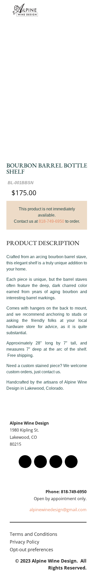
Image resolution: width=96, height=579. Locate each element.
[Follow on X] (40, 461)
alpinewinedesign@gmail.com (58, 509)
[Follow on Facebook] (25, 461)
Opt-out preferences (31, 550)
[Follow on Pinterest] (71, 461)
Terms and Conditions (33, 534)
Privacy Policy (24, 542)
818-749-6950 (51, 221)
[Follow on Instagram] (55, 461)
